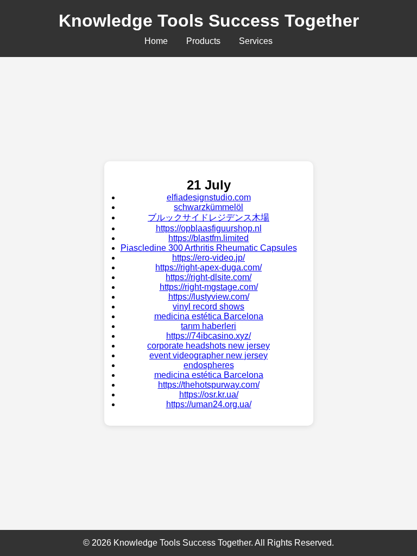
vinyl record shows (208, 306)
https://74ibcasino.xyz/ (208, 335)
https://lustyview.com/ (208, 296)
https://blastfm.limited (208, 238)
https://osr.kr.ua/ (208, 394)
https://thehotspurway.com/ (209, 384)
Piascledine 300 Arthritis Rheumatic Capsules (209, 247)
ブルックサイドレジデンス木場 (208, 217)
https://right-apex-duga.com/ (208, 267)
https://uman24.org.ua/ (208, 404)
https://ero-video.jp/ (208, 257)
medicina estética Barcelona (208, 316)
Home (156, 41)
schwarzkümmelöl (208, 207)
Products (203, 41)
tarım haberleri (208, 326)
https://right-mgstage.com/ (209, 287)
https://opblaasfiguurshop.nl (209, 228)
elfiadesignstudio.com (209, 197)
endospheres (209, 365)
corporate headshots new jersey (208, 345)
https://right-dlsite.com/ (208, 277)
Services (256, 41)
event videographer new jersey (208, 355)
